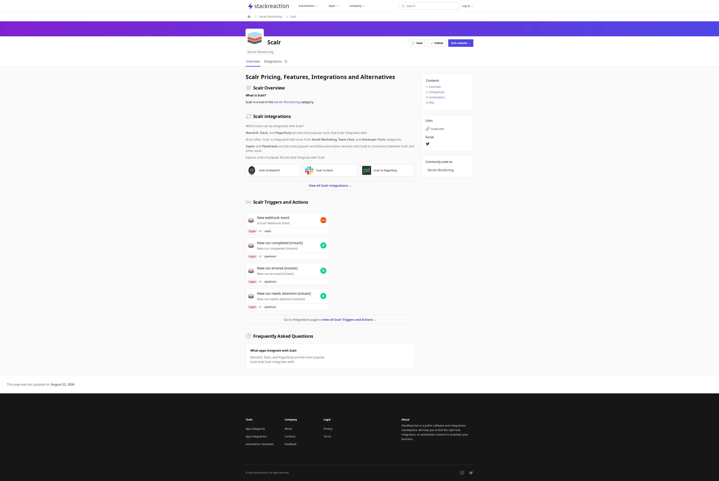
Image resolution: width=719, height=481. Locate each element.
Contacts (290, 436)
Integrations (437, 92)
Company (355, 5)
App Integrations (256, 436)
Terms (327, 436)
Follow (438, 43)
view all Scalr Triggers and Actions (349, 320)
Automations (437, 97)
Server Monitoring (270, 16)
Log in (467, 6)
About (288, 428)
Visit (461, 43)
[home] (249, 16)
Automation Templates (260, 444)
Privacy (328, 428)
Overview (435, 87)
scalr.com (437, 129)
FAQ (431, 102)
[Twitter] (428, 144)
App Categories (255, 428)
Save (419, 43)
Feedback (290, 444)
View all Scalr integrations (330, 185)
